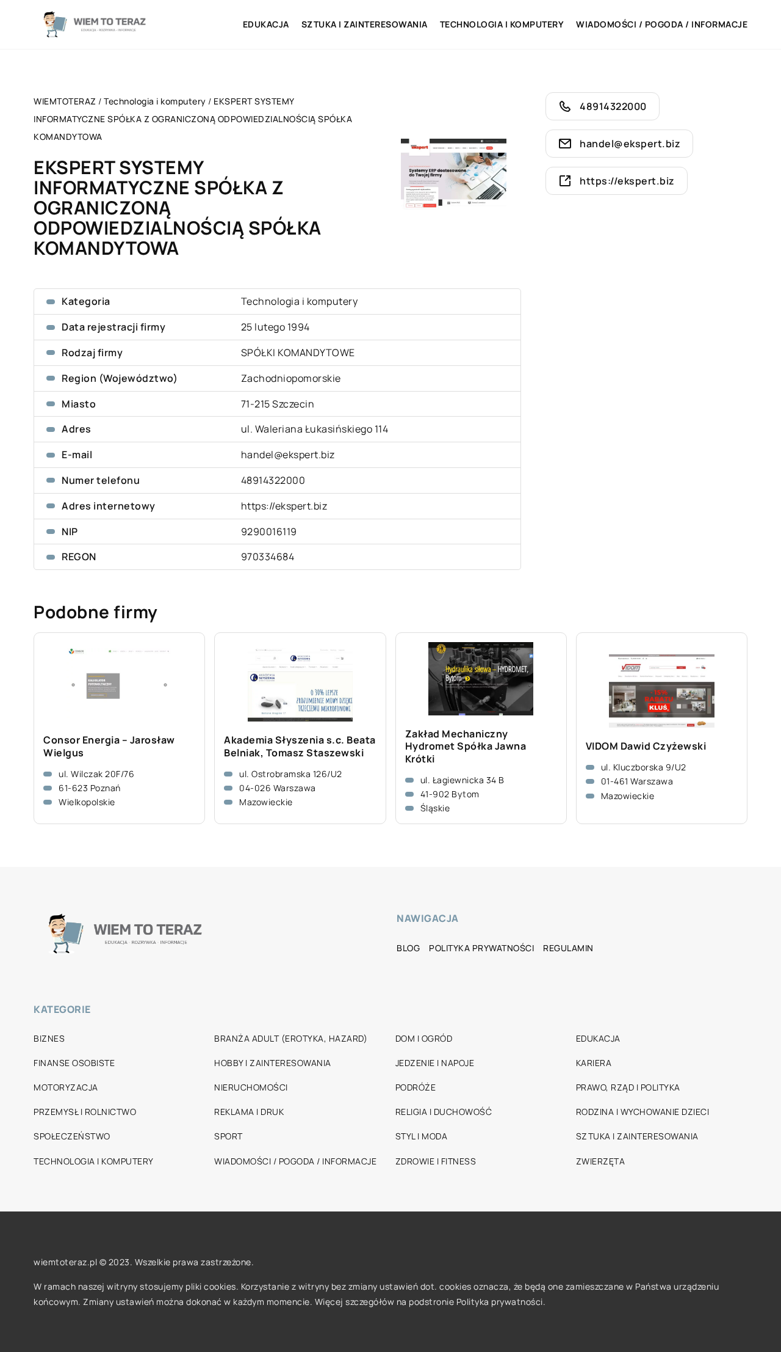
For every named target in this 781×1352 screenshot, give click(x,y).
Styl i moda (421, 1136)
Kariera (594, 1063)
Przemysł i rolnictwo (85, 1111)
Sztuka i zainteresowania (364, 24)
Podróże (415, 1087)
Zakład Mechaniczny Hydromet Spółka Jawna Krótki (466, 747)
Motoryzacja (66, 1087)
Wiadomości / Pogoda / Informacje (661, 24)
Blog (408, 948)
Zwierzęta (600, 1161)
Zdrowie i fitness (436, 1161)
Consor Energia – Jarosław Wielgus (109, 746)
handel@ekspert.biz (288, 454)
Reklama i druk (249, 1111)
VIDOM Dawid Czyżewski (646, 746)
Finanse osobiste (74, 1063)
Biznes (49, 1038)
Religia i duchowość (443, 1111)
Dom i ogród (424, 1038)
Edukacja (266, 24)
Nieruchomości (251, 1087)
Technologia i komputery (502, 24)
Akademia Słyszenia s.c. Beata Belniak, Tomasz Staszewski (300, 746)
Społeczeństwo (72, 1136)
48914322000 (273, 480)
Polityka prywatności (481, 948)
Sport (228, 1136)
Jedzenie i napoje (435, 1063)
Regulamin (568, 948)
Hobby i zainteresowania (272, 1063)
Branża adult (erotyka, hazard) (290, 1038)
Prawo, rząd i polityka (628, 1087)
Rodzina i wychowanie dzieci (643, 1111)
